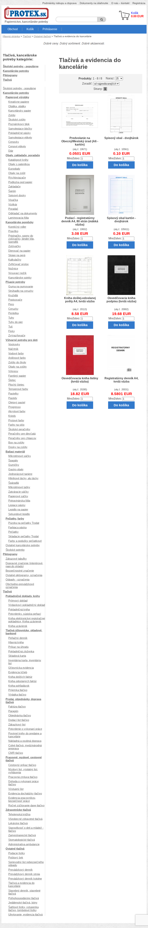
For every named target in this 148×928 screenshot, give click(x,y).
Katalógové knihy (18, 159)
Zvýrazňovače (16, 335)
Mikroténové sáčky (19, 455)
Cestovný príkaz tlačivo (22, 764)
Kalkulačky (14, 259)
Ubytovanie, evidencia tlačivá (25, 914)
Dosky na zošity (17, 447)
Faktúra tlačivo (17, 706)
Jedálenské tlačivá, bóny (22, 902)
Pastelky (13, 393)
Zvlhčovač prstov (18, 264)
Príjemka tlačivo (17, 690)
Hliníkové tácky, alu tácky (23, 478)
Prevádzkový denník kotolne (25, 878)
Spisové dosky (17, 195)
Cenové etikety (17, 146)
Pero (11, 304)
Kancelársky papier (19, 110)
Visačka (13, 199)
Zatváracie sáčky (18, 491)
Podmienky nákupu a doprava (59, 3)
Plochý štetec (16, 384)
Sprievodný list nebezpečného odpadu (26, 863)
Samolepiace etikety (20, 137)
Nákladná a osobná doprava (24, 740)
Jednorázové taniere (20, 473)
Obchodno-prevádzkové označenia (20, 585)
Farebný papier (17, 375)
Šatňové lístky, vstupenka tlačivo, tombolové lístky (23, 908)
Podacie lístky (16, 853)
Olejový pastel (16, 402)
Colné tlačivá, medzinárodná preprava (25, 747)
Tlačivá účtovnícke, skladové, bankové (24, 632)
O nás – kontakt (120, 3)
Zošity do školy (17, 362)
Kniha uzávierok (17, 625)
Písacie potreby (15, 281)
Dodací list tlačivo (18, 719)
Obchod (13, 29)
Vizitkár (12, 204)
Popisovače (15, 299)
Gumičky (13, 464)
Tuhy (11, 317)
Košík (30, 29)
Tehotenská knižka (19, 814)
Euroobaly (14, 168)
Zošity (12, 115)
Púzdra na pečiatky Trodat (23, 522)
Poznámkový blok (19, 124)
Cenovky (13, 141)
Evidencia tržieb (17, 672)
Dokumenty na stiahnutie (94, 3)
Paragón (13, 711)
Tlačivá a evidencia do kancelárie (21, 884)
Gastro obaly (15, 469)
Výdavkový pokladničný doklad (26, 604)
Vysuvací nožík (17, 273)
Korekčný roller (17, 226)
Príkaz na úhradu (18, 646)
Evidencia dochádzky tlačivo (25, 793)
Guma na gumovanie (20, 286)
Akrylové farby (16, 411)
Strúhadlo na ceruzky (20, 290)
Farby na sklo (16, 424)
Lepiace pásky (16, 505)
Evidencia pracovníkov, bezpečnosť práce (22, 799)
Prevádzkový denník (20, 869)
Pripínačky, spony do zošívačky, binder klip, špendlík (21, 238)
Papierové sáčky (18, 496)
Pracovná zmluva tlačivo (22, 776)
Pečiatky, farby (15, 518)
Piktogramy (10, 75)
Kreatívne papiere (18, 101)
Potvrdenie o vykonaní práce (25, 728)
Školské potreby (15, 549)
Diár (10, 150)
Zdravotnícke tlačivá (18, 809)
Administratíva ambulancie (24, 844)
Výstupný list (15, 788)
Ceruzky (13, 308)
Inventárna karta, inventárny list (24, 662)
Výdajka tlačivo (17, 694)
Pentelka (13, 313)
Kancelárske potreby (16, 70)
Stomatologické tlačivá (21, 839)
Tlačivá (27, 36)
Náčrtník (13, 348)
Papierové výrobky (17, 97)
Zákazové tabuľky (16, 558)
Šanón (12, 191)
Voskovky (14, 344)
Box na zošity (16, 442)
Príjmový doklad (17, 600)
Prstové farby (16, 420)
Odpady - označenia (17, 579)
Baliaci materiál (15, 451)
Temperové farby (18, 389)
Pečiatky (13, 531)
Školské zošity (17, 119)
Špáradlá (13, 482)
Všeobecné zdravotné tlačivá (25, 818)
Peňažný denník (17, 637)
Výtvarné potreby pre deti (22, 340)
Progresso (14, 406)
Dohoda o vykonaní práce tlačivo (23, 783)
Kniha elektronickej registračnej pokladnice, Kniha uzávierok (26, 620)
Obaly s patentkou (19, 164)
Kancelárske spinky (20, 277)
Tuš (10, 326)
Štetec (12, 380)
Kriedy (12, 415)
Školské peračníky (19, 429)
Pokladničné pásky (19, 132)
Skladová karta (17, 655)
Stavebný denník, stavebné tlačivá (24, 892)
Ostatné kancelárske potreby (23, 545)
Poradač (13, 208)
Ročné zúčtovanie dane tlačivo (26, 805)
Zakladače (14, 186)
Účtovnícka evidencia (21, 667)
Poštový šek (15, 857)
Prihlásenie (50, 29)
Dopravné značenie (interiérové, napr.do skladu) (24, 565)
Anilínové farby (17, 357)
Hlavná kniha (16, 642)
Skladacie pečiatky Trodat (23, 536)
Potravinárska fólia (19, 500)
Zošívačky (14, 246)
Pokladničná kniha (19, 609)
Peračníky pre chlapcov (22, 438)
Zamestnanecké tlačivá (22, 835)
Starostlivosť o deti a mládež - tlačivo (25, 829)
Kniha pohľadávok (18, 685)
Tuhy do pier (15, 322)
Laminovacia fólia (18, 217)
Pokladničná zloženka (21, 651)
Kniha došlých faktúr (20, 676)
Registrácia (138, 3)
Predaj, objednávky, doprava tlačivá (23, 701)
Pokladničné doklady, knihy (23, 596)
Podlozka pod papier (20, 182)
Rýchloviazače (17, 177)
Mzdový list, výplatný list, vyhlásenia (23, 771)
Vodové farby (16, 353)
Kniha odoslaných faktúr (22, 681)
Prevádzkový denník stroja (24, 874)
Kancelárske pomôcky (19, 222)
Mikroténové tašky (19, 487)
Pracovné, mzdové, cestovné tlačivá (24, 759)
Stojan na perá (16, 255)
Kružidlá (13, 295)
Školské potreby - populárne (20, 66)
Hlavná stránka (11, 36)
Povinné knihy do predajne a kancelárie (25, 735)
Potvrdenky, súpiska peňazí (24, 613)
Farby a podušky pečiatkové (25, 540)
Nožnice (13, 268)
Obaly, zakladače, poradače (23, 155)
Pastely (12, 398)
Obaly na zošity (17, 366)
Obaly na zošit (16, 173)
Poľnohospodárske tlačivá (23, 898)
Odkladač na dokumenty (22, 213)
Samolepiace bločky (20, 128)
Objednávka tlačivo (19, 715)
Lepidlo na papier (18, 509)
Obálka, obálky (17, 106)
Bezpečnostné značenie (20, 570)
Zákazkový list (16, 724)
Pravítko (13, 231)
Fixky (11, 331)
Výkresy (13, 371)
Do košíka (80, 165)
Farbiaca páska (17, 527)
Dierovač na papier (19, 250)
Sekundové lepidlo (19, 514)
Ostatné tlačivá (42, 36)
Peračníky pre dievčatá (22, 433)
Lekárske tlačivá (18, 823)
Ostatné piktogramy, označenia (24, 575)
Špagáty (13, 460)
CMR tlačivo (15, 752)
